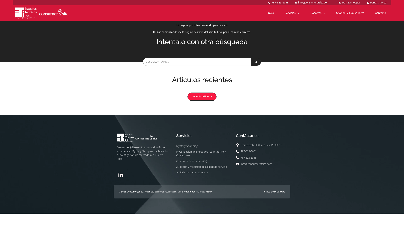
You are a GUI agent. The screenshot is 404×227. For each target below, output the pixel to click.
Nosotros (315, 13)
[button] (202, 97)
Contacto (380, 13)
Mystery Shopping (187, 146)
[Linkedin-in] (120, 175)
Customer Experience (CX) (191, 161)
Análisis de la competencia (192, 172)
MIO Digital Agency (204, 192)
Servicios (290, 13)
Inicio (271, 13)
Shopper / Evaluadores (350, 13)
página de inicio (194, 32)
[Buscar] (256, 62)
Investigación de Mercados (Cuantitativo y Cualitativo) (201, 153)
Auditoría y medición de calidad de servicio (201, 167)
